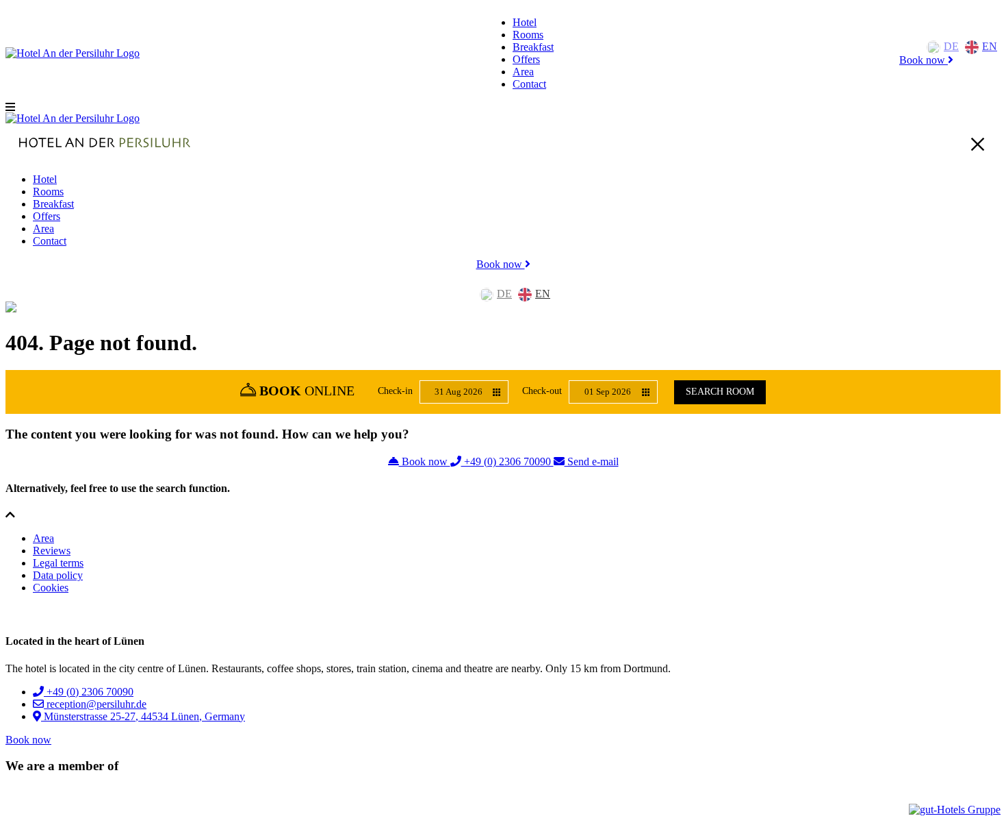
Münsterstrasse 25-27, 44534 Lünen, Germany (143, 716)
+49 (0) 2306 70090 (507, 461)
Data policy (58, 575)
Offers (526, 59)
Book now (923, 60)
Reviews (51, 550)
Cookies (50, 587)
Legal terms (58, 563)
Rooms (528, 34)
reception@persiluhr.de (95, 704)
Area (523, 71)
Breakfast (533, 47)
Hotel (525, 22)
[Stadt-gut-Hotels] (46, 810)
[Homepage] (72, 53)
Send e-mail (592, 461)
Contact (529, 84)
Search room (720, 391)
